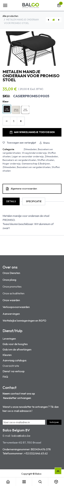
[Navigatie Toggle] (5, 5)
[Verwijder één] (6, 121)
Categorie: (9, 149)
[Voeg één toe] (20, 121)
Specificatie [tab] (33, 201)
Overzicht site (11, 365)
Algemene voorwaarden (24, 188)
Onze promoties (12, 286)
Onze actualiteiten (13, 293)
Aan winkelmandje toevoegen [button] (34, 132)
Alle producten (10, 16)
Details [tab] (11, 201)
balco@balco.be (21, 435)
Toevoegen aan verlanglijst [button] (21, 142)
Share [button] (46, 143)
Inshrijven (54, 422)
